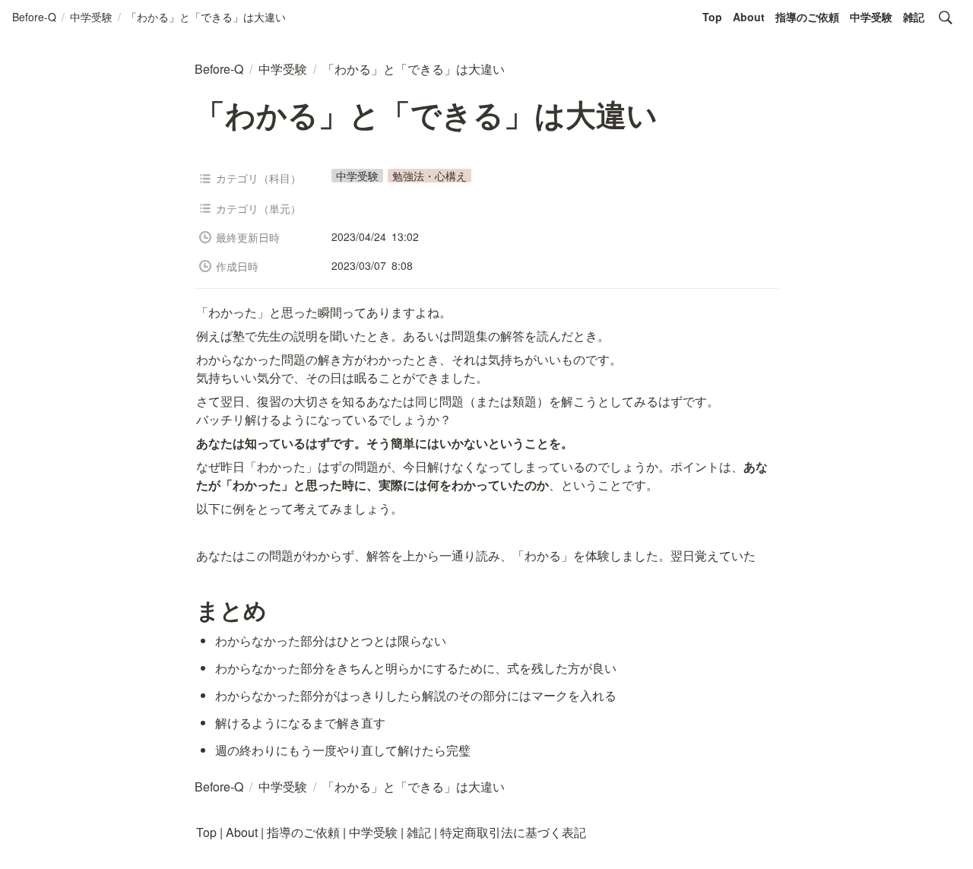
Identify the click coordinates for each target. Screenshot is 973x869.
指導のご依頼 (807, 16)
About (749, 16)
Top (712, 16)
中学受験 (871, 16)
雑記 (913, 16)
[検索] (945, 17)
